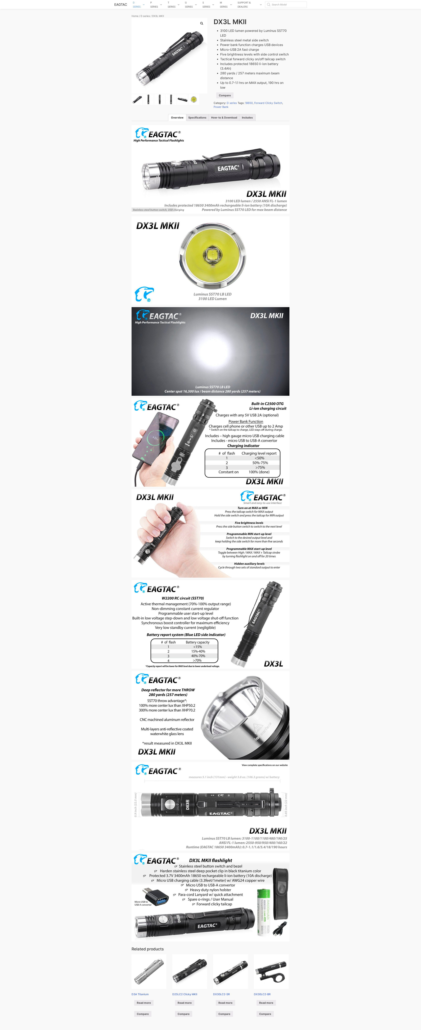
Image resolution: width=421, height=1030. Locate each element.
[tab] (177, 117)
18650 (249, 103)
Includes (247, 117)
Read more (144, 1002)
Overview (177, 117)
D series (145, 16)
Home (135, 16)
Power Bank (221, 106)
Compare (225, 95)
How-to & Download (224, 117)
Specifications (197, 117)
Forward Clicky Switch (268, 103)
